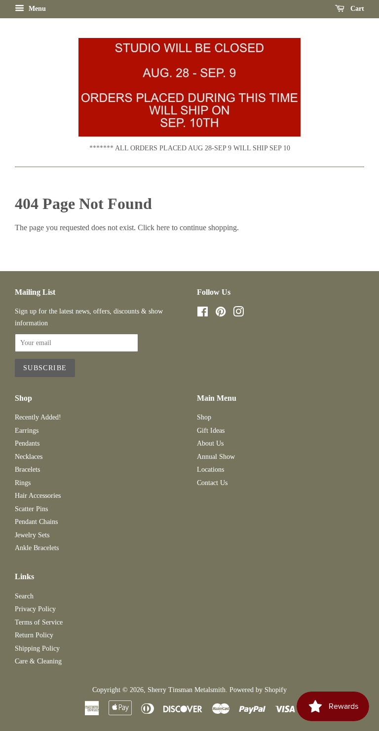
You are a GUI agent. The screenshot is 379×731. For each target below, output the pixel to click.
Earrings (26, 430)
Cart (356, 8)
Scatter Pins (31, 509)
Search (24, 596)
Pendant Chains (36, 521)
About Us (210, 443)
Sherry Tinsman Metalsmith (187, 690)
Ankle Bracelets (37, 548)
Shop (204, 417)
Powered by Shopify (258, 690)
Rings (23, 483)
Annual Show (216, 456)
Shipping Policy (37, 648)
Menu (36, 8)
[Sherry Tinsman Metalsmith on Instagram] (238, 313)
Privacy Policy (35, 609)
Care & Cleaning (38, 661)
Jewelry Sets (32, 535)
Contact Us (212, 483)
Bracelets (27, 469)
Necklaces (28, 456)
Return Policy (34, 635)
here (163, 227)
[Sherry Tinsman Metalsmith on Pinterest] (220, 313)
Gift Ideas (211, 430)
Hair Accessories (38, 495)
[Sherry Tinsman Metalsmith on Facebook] (202, 313)
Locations (210, 469)
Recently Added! (38, 417)
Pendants (27, 443)
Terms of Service (39, 622)
